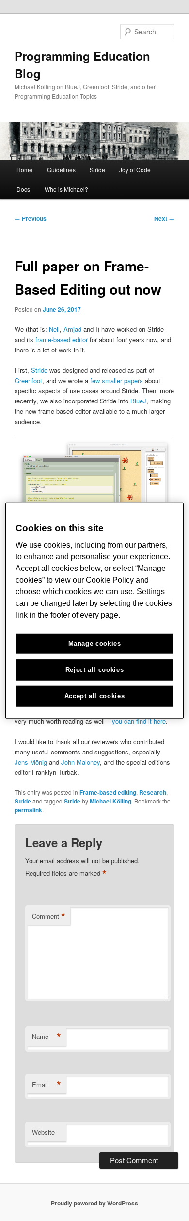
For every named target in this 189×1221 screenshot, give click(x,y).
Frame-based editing (107, 792)
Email (46, 1084)
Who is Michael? (66, 189)
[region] (95, 610)
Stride (97, 170)
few (95, 380)
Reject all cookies (94, 669)
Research (152, 792)
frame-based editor (61, 339)
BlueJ (138, 400)
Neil (54, 329)
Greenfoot (28, 380)
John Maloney (80, 762)
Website (43, 1132)
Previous (31, 218)
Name (46, 1036)
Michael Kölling (110, 801)
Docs (23, 189)
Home (24, 170)
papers (133, 380)
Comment (48, 916)
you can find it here (139, 721)
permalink (28, 809)
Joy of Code (135, 170)
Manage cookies (94, 643)
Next (164, 218)
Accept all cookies (94, 696)
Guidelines (61, 170)
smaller (112, 380)
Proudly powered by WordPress (94, 1203)
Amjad (72, 329)
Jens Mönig (31, 762)
